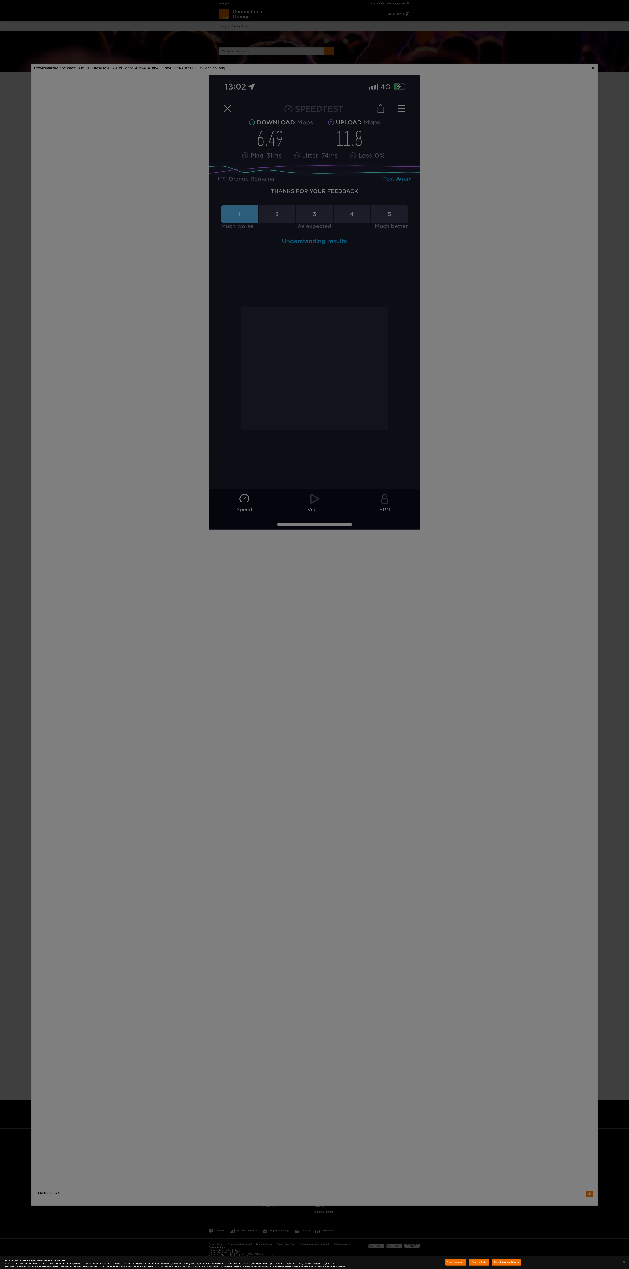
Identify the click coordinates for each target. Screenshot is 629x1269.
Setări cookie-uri (455, 1262)
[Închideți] (623, 1262)
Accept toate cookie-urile (506, 1262)
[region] (314, 1262)
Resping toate (479, 1262)
